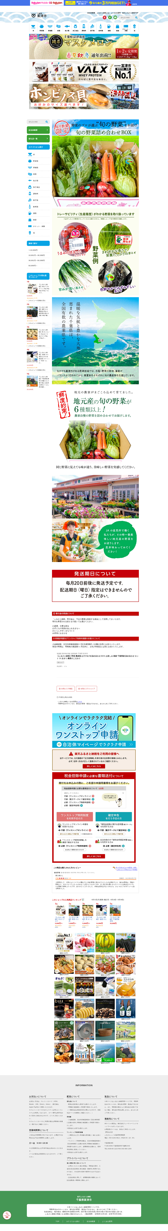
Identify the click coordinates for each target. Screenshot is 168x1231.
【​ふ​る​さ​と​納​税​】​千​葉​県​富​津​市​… (114, 919)
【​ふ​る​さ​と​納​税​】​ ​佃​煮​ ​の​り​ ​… (101, 919)
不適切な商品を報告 (65, 697)
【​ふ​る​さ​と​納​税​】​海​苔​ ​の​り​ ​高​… (74, 919)
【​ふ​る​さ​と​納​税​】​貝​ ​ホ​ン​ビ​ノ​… (87, 919)
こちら (80, 701)
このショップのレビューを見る (127, 869)
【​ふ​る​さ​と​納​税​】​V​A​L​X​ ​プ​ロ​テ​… (60, 919)
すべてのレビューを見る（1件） (126, 867)
